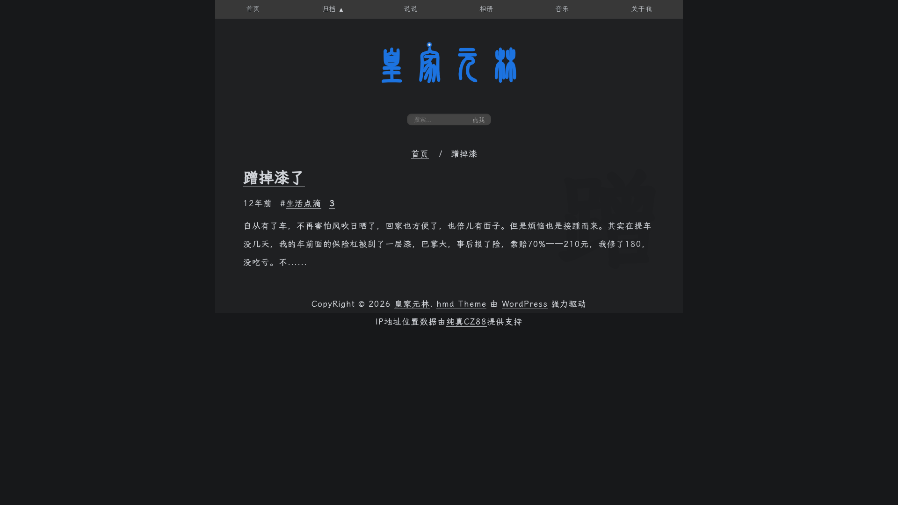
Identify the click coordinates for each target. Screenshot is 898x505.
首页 (420, 154)
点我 (478, 119)
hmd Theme (461, 304)
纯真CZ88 (466, 321)
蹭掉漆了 (274, 178)
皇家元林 (449, 65)
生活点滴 (303, 203)
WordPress (525, 304)
